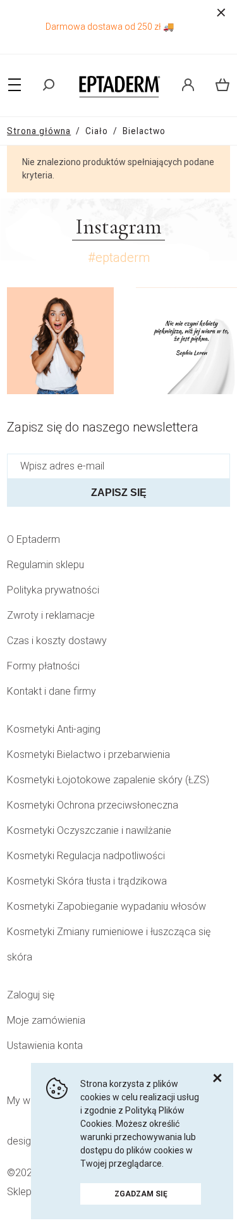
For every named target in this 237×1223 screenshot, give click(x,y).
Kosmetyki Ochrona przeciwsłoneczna (92, 805)
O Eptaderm (33, 539)
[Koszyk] (217, 84)
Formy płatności (43, 666)
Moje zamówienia (46, 1020)
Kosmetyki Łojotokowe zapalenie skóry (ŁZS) (108, 780)
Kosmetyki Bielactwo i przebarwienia (88, 754)
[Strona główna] (118, 85)
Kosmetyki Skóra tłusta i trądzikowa (87, 881)
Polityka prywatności (53, 590)
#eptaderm (119, 257)
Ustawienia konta (45, 1046)
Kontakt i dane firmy (51, 691)
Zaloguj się (30, 995)
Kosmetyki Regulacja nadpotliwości (86, 856)
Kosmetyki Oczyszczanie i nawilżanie (89, 830)
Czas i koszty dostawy (57, 641)
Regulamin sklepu (45, 565)
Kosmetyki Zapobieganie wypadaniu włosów (106, 906)
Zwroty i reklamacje (51, 615)
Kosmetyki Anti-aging (53, 729)
